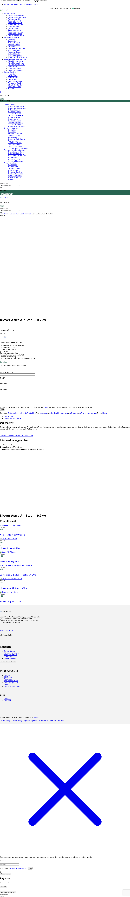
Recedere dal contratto (12, 686)
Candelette (12, 41)
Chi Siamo (8, 677)
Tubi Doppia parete (15, 56)
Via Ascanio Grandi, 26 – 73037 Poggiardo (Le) (21, 4)
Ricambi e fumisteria (11, 37)
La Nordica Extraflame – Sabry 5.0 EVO (18, 575)
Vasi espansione (14, 50)
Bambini (11, 88)
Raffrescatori (12, 67)
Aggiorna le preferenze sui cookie (36, 721)
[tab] (67, 417)
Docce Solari (12, 79)
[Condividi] (5, 894)
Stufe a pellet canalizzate (17, 17)
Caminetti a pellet (14, 21)
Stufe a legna (13, 28)
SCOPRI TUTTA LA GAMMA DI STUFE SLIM (16, 436)
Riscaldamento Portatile (16, 65)
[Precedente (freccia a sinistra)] (1, 896)
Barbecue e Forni (14, 87)
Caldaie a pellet (14, 26)
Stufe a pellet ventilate (16, 15)
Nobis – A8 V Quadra (9, 561)
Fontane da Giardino (15, 83)
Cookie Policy (17, 721)
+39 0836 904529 (6, 194)
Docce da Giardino (15, 81)
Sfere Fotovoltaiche (15, 85)
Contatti (7, 675)
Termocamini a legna (15, 32)
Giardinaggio (12, 76)
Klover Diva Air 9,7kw (10, 548)
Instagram (7, 701)
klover (46, 413)
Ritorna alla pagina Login (8, 892)
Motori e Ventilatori (15, 43)
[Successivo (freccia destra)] (3, 896)
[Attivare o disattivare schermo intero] (3, 894)
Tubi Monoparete (14, 54)
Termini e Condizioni (57, 721)
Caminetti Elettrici (14, 68)
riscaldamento (59, 413)
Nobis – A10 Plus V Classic (12, 535)
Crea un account (5, 874)
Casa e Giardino (10, 72)
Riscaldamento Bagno (16, 63)
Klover (104, 413)
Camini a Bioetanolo (15, 70)
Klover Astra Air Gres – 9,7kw (13, 588)
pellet (51, 413)
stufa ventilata (92, 413)
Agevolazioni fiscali (11, 681)
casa (41, 413)
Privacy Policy (5, 721)
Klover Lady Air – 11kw (10, 602)
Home (2, 214)
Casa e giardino (10, 658)
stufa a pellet (73, 413)
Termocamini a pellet (15, 24)
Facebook (7, 699)
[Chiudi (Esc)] (7, 894)
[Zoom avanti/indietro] (1, 894)
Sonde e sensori (14, 45)
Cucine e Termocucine (16, 35)
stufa (66, 413)
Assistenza (8, 679)
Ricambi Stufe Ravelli (8, 662)
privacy (45, 407)
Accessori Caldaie (14, 52)
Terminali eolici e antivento (17, 57)
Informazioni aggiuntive (12, 418)
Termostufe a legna (15, 34)
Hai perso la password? (18, 868)
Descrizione (8, 416)
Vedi (1, 529)
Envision (36, 717)
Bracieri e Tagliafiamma (16, 48)
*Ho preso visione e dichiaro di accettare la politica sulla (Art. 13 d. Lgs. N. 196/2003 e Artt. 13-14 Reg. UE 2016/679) (47, 407)
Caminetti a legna (14, 30)
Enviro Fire (12, 39)
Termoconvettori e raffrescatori (15, 59)
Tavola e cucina (13, 77)
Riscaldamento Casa (15, 61)
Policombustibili (14, 19)
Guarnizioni (12, 46)
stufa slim (82, 413)
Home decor (12, 74)
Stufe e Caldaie (9, 14)
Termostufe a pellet (15, 23)
